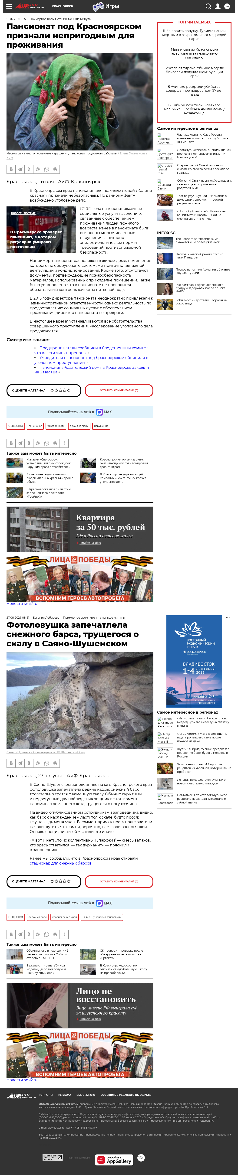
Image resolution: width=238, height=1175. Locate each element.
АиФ (10, 158)
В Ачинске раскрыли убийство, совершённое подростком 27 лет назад (194, 91)
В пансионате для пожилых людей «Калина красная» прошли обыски (50, 478)
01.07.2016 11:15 (16, 19)
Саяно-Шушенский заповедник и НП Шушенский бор (46, 752)
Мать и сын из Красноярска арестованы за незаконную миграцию (194, 53)
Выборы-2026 (85, 1095)
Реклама (64, 1095)
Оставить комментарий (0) (119, 390)
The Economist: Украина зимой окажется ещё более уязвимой (198, 240)
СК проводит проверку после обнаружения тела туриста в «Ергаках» (121, 954)
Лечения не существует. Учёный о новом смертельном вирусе (201, 781)
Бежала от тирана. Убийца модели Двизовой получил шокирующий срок (194, 72)
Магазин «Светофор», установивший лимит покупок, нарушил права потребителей (48, 463)
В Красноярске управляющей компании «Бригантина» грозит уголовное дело (123, 478)
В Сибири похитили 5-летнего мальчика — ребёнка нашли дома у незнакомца (194, 109)
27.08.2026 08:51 (18, 617)
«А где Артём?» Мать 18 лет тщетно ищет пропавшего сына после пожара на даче (202, 737)
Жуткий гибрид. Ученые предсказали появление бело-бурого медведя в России (204, 752)
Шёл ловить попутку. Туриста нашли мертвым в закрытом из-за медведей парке (194, 35)
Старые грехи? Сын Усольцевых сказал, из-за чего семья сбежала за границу (203, 168)
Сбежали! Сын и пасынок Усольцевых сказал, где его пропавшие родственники (204, 184)
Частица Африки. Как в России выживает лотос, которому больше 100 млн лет (202, 138)
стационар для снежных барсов (61, 863)
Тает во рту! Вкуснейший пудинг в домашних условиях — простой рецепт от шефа (202, 199)
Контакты (46, 1095)
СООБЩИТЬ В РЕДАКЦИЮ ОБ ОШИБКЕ (126, 1095)
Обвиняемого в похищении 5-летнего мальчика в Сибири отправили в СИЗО (48, 954)
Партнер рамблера (79, 1157)
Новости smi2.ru (22, 603)
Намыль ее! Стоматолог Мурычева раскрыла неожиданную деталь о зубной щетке (202, 798)
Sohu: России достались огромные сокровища (201, 302)
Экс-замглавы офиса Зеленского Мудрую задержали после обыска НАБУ (200, 288)
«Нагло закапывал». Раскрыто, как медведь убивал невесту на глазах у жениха (203, 722)
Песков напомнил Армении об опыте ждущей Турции (203, 271)
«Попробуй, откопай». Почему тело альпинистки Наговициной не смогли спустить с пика (202, 214)
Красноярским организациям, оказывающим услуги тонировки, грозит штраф (124, 463)
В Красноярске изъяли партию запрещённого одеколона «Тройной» (48, 492)
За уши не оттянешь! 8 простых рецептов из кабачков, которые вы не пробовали (204, 768)
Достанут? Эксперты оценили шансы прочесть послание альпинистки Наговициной (204, 153)
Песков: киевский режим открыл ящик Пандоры (199, 256)
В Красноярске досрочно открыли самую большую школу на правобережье (123, 969)
